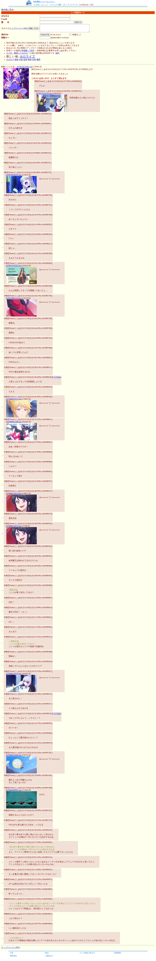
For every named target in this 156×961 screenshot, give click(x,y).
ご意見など (49, 956)
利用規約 (117, 953)
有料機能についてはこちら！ (44, 1)
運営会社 (13, 956)
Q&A (47, 953)
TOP (11, 953)
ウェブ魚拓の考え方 (87, 953)
